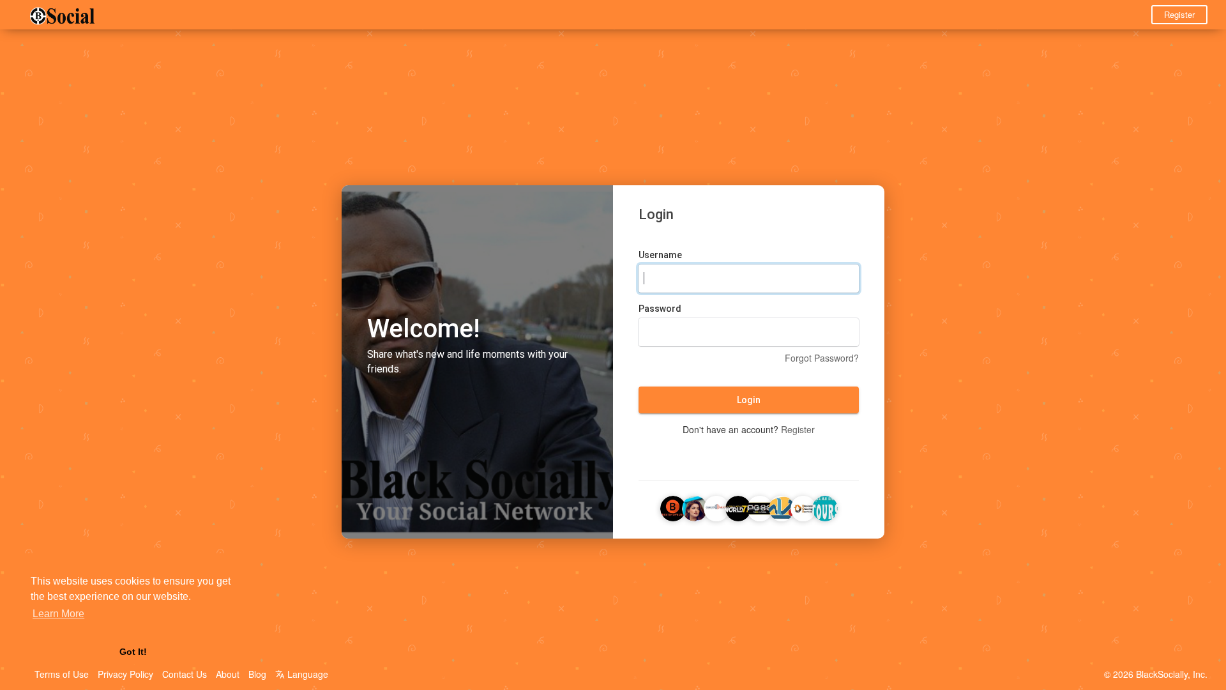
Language (306, 674)
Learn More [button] (58, 613)
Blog (257, 674)
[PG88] (760, 506)
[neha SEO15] (738, 506)
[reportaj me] (781, 506)
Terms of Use (61, 674)
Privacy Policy (125, 674)
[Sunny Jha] (825, 506)
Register (1179, 14)
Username (660, 255)
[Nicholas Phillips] (673, 506)
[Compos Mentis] (716, 506)
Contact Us (184, 674)
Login (749, 400)
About (227, 674)
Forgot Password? (822, 357)
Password (660, 308)
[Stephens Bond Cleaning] (803, 506)
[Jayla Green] (695, 506)
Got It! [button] (133, 652)
